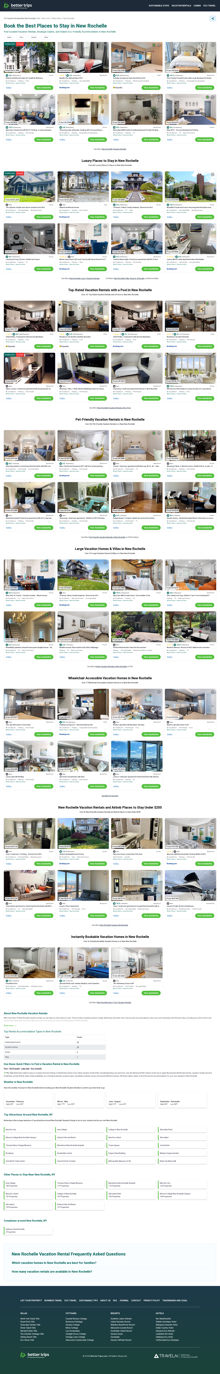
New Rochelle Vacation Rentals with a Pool (114, 408)
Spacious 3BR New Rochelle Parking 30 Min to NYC (186, 854)
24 (78, 1047)
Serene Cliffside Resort (121, 1340)
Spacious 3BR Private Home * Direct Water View (131, 595)
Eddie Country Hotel (164, 1327)
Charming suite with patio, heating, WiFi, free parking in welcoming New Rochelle (80, 131)
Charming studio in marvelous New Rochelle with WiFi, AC (28, 466)
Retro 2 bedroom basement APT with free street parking (81, 466)
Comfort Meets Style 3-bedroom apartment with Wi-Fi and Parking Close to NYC (135, 260)
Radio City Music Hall (168, 1161)
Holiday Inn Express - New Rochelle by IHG (76, 725)
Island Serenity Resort (120, 1321)
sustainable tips (88, 1300)
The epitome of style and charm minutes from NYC (25, 207)
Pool (6, 1068)
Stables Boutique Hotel (166, 1321)
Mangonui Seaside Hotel (166, 1324)
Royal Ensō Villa (27, 1321)
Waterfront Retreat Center (69, 207)
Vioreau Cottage (73, 1324)
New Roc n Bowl (114, 1137)
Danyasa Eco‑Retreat (165, 1330)
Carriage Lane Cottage (75, 1337)
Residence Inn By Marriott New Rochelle (75, 337)
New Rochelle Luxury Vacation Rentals (85, 278)
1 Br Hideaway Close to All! (123, 983)
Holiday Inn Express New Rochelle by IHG (129, 78)
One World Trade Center (15, 1161)
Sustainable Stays (159, 5)
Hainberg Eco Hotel (164, 1337)
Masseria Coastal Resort (122, 1327)
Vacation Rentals (181, 5)
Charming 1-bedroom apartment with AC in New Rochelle (135, 389)
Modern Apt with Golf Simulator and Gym (128, 725)
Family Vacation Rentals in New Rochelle (111, 666)
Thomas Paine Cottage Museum (18, 1145)
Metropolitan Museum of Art (119, 1161)
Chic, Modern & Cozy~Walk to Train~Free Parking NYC (188, 595)
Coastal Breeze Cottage (76, 1318)
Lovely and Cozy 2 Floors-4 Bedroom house (23, 259)
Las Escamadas (73, 1330)
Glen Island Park (166, 1129)
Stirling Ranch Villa (28, 1337)
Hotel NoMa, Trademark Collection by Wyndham (24, 337)
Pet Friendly (14, 1068)
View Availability (44, 87)
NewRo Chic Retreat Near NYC (71, 78)
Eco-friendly (36, 1068)
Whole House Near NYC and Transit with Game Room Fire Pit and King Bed (82, 260)
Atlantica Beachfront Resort (123, 1324)
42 (78, 1042)
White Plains (10, 83)
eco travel (209, 5)
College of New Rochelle (118, 1129)
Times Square (114, 1145)
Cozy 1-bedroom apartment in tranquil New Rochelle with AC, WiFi (136, 907)
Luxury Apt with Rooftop (15, 777)
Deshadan (115, 1337)
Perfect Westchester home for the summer (129, 647)
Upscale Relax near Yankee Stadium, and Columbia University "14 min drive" (79, 984)
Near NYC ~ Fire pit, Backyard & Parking (182, 130)
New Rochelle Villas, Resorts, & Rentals (129, 278)
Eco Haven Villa (27, 1340)
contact (136, 1300)
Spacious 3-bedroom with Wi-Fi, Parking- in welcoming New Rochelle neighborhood (29, 131)
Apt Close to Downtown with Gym (72, 777)
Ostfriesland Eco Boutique (167, 1340)
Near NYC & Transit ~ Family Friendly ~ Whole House (26, 595)
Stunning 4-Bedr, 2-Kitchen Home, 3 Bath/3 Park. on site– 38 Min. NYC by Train (190, 467)
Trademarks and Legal (174, 1300)
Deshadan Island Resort (121, 1330)
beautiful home (11, 983)
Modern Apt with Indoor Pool (178, 725)
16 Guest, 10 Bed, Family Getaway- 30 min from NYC (133, 207)
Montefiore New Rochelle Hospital (70, 1145)
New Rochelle (20, 83)
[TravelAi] (167, 1356)
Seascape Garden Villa (30, 1324)
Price (21, 37)
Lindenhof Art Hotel (164, 1334)
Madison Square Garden (169, 1153)
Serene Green (117, 1334)
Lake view (25, 1068)
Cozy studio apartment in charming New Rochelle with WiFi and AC (28, 907)
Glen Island (164, 1137)
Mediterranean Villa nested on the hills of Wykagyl (78, 647)
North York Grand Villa (29, 1318)
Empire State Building (116, 1153)
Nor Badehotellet (163, 1318)
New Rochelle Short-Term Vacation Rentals (114, 1002)
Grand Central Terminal (66, 1161)
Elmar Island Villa (28, 1327)
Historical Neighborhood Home (71, 854)
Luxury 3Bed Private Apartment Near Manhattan (185, 259)
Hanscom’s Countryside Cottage (80, 1340)
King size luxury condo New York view (127, 854)
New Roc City (11, 1129)
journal (124, 1300)
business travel (53, 1300)
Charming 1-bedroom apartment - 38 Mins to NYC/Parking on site (83, 519)
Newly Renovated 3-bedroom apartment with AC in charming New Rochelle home (29, 519)
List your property (31, 1300)
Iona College (62, 1129)
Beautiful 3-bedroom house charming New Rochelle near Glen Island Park (189, 208)
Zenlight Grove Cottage (76, 1334)
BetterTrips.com (99, 1356)
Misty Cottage (72, 1327)
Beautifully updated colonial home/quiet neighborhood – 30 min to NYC (29, 648)
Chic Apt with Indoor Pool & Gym (18, 725)
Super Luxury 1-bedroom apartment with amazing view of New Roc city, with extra (28, 390)
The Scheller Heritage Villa (32, 1334)
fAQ (115, 1300)
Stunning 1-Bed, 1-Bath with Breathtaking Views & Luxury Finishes (81, 390)
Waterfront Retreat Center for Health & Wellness (24, 78)
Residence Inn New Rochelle (178, 337)
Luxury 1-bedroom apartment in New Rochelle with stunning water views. (136, 778)
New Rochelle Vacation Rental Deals (114, 925)
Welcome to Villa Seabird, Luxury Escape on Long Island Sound (189, 390)
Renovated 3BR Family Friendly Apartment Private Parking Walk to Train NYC (135, 131)
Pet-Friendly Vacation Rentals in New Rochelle (107, 537)
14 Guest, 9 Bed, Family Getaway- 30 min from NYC (78, 595)
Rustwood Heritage (74, 1321)
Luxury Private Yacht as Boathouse (180, 906)
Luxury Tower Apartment (69, 906)
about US (105, 1300)
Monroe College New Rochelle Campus (21, 1137)
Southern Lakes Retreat (121, 1318)
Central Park (165, 1145)
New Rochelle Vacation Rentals (114, 149)
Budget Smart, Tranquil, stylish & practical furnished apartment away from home (133, 519)
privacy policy (152, 1300)
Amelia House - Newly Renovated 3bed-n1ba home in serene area (190, 519)
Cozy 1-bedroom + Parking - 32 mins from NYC (24, 854)
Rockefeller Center (64, 1153)
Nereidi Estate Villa (28, 1330)
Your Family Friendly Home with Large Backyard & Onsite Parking (189, 79)
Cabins (197, 5)
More (46, 37)
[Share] (212, 18)
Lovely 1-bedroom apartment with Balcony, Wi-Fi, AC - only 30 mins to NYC (136, 467)
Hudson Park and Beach (66, 1137)
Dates (9, 37)
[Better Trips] (38, 1356)
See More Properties (110, 796)
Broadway (9, 1153)
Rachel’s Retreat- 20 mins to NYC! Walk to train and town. (188, 647)
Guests (33, 37)
